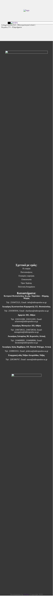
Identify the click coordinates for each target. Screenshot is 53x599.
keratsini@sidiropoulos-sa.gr (26, 343)
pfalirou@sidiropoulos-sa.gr (37, 351)
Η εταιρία (26, 269)
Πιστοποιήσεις (26, 272)
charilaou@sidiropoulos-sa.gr (37, 311)
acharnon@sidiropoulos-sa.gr (26, 321)
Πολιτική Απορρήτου (26, 287)
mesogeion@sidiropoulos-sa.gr (26, 332)
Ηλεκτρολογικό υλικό (26, 25)
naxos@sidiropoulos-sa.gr (37, 359)
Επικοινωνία (26, 279)
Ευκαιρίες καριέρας (26, 276)
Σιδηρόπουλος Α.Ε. (8, 25)
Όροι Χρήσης (26, 283)
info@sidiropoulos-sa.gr (37, 302)
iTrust (26, 594)
